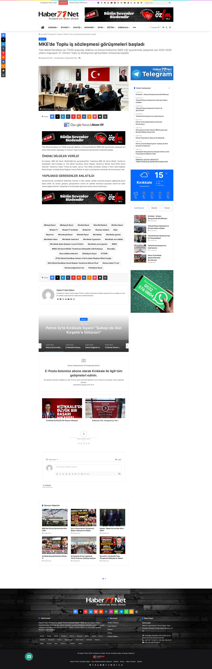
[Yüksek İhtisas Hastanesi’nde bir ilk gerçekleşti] (140, 239)
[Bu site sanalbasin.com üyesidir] (98, 658)
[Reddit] (79, 116)
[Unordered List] (72, 474)
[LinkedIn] (63, 116)
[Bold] (57, 474)
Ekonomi (88, 27)
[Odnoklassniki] (89, 116)
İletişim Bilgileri (113, 636)
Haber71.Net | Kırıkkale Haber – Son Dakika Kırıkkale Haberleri (91, 661)
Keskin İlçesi (83, 234)
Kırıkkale (123, 27)
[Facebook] (52, 116)
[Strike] (66, 474)
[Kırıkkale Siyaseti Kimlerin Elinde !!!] (55, 545)
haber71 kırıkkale (70, 230)
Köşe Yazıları (69, 640)
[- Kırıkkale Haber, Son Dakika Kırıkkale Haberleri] (83, 144)
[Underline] (63, 474)
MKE (115, 244)
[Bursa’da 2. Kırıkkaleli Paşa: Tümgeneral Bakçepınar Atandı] (112, 545)
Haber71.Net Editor (66, 290)
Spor (100, 27)
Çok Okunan (139, 208)
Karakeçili (51, 640)
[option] (84, 330)
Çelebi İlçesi (84, 225)
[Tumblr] (68, 116)
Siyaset (65, 27)
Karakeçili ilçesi (65, 234)
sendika (111, 249)
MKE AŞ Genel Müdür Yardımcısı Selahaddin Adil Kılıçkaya (78, 249)
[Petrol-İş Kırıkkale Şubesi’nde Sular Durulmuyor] (140, 258)
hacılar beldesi (103, 230)
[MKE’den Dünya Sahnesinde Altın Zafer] (55, 517)
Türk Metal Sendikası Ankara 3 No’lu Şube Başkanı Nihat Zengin (84, 258)
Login (119, 459)
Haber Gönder (131, 661)
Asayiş (76, 27)
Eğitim (110, 27)
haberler (87, 230)
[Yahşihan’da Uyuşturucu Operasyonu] (140, 248)
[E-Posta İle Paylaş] (100, 116)
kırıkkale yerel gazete (98, 244)
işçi (116, 230)
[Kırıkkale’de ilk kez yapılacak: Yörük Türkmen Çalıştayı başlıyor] (83, 545)
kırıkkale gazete (114, 234)
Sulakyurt (63, 643)
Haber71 (54, 230)
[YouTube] (68, 299)
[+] (88, 474)
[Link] (81, 474)
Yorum (167, 208)
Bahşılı (56, 636)
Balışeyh (64, 636)
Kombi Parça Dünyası (112, 658)
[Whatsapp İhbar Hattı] (152, 291)
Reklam (110, 629)
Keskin (59, 640)
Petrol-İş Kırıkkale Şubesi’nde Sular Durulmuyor (85, 3)
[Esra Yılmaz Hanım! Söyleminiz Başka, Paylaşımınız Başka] (83, 517)
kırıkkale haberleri (71, 239)
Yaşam (80, 643)
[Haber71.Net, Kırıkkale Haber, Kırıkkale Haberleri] (59, 15)
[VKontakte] (84, 116)
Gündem (52, 27)
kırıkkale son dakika (114, 239)
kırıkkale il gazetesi (92, 239)
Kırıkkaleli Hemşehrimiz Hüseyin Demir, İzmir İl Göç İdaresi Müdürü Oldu (83, 330)
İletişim (139, 661)
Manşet (59, 34)
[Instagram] (73, 299)
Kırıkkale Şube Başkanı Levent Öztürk (67, 244)
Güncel (154, 208)
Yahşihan (72, 643)
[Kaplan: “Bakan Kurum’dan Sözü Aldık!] (112, 517)
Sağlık (42, 643)
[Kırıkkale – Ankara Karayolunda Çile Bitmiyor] (140, 219)
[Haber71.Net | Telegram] (152, 73)
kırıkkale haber (51, 239)
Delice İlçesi (118, 225)
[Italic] (60, 474)
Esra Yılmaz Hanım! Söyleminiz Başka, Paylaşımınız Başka (82, 529)
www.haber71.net (111, 263)
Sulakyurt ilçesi (90, 253)
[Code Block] (78, 474)
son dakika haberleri (69, 253)
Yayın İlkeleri (112, 626)
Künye (110, 633)
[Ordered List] (69, 474)
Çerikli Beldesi (101, 225)
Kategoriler (52, 34)
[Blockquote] (75, 474)
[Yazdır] (105, 116)
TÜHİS (104, 253)
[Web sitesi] (58, 299)
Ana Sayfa (43, 34)
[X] (57, 116)
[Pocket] (94, 116)
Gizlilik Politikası (113, 623)
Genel (94, 636)
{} (84, 474)
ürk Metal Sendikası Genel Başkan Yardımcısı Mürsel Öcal (73, 263)
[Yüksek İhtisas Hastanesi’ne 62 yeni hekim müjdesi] (140, 229)
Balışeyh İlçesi (67, 225)
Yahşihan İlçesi (96, 268)
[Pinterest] (73, 116)
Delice (72, 636)
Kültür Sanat (79, 640)
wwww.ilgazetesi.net (75, 268)
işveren (50, 234)
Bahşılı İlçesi (50, 225)
